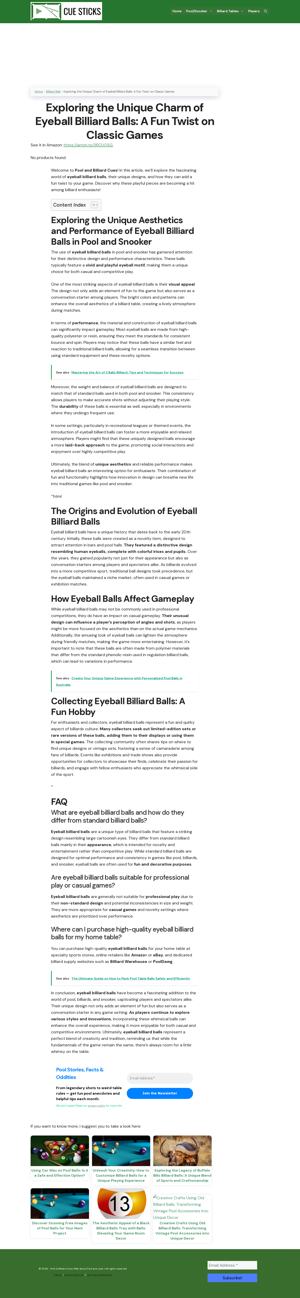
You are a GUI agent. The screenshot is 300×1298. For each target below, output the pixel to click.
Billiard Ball (53, 91)
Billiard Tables (228, 11)
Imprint (58, 1274)
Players (254, 11)
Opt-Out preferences (99, 1274)
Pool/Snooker (196, 11)
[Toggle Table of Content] (92, 204)
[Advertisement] (150, 53)
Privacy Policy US (74, 1274)
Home (177, 11)
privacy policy (96, 1105)
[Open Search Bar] (265, 11)
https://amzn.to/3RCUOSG (88, 145)
